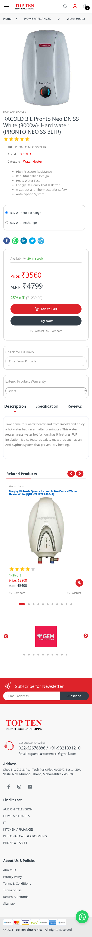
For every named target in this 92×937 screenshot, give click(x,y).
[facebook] (6, 240)
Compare (56, 331)
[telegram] (40, 240)
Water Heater (76, 19)
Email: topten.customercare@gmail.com (47, 753)
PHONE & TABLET (15, 843)
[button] (65, 6)
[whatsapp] (14, 240)
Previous (3, 543)
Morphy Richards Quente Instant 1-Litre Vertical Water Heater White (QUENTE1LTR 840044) (43, 493)
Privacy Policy (12, 877)
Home (7, 19)
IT (4, 822)
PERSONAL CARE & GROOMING (25, 836)
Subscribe (74, 696)
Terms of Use (12, 890)
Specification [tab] (47, 406)
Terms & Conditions (17, 883)
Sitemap (9, 903)
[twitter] (31, 240)
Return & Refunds (15, 897)
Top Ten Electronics (28, 930)
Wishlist (39, 331)
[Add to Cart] (79, 583)
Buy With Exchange (23, 223)
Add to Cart (49, 309)
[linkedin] (23, 240)
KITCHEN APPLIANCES (18, 829)
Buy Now (46, 321)
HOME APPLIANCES (37, 19)
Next (89, 543)
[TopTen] (24, 6)
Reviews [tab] (75, 406)
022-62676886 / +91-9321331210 (49, 748)
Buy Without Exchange (25, 213)
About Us (9, 870)
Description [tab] (15, 406)
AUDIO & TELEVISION (17, 809)
